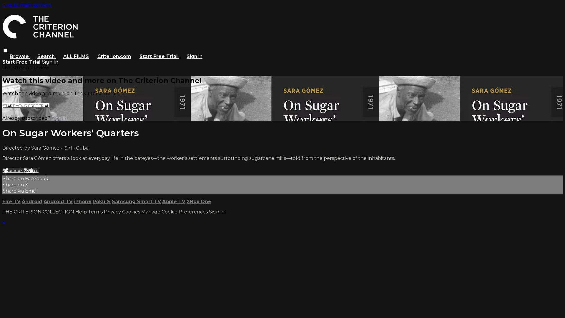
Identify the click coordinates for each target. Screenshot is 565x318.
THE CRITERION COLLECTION (38, 212)
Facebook (13, 170)
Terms (96, 212)
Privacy (113, 212)
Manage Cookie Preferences (175, 212)
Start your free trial (26, 105)
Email (33, 170)
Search (46, 56)
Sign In (50, 62)
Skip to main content (26, 5)
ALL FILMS (76, 56)
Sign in (194, 56)
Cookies (131, 212)
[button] (5, 50)
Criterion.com (114, 56)
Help (81, 212)
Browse (20, 56)
